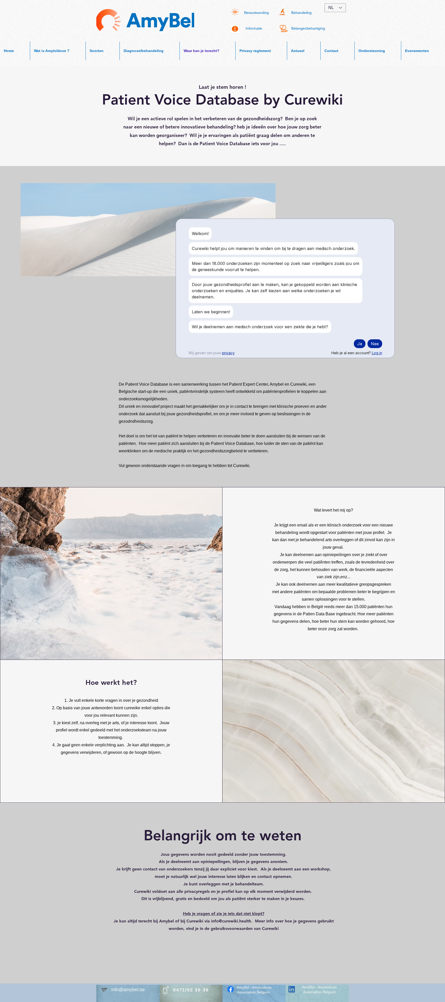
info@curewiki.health (231, 921)
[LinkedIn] (291, 989)
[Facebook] (230, 989)
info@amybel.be (128, 989)
